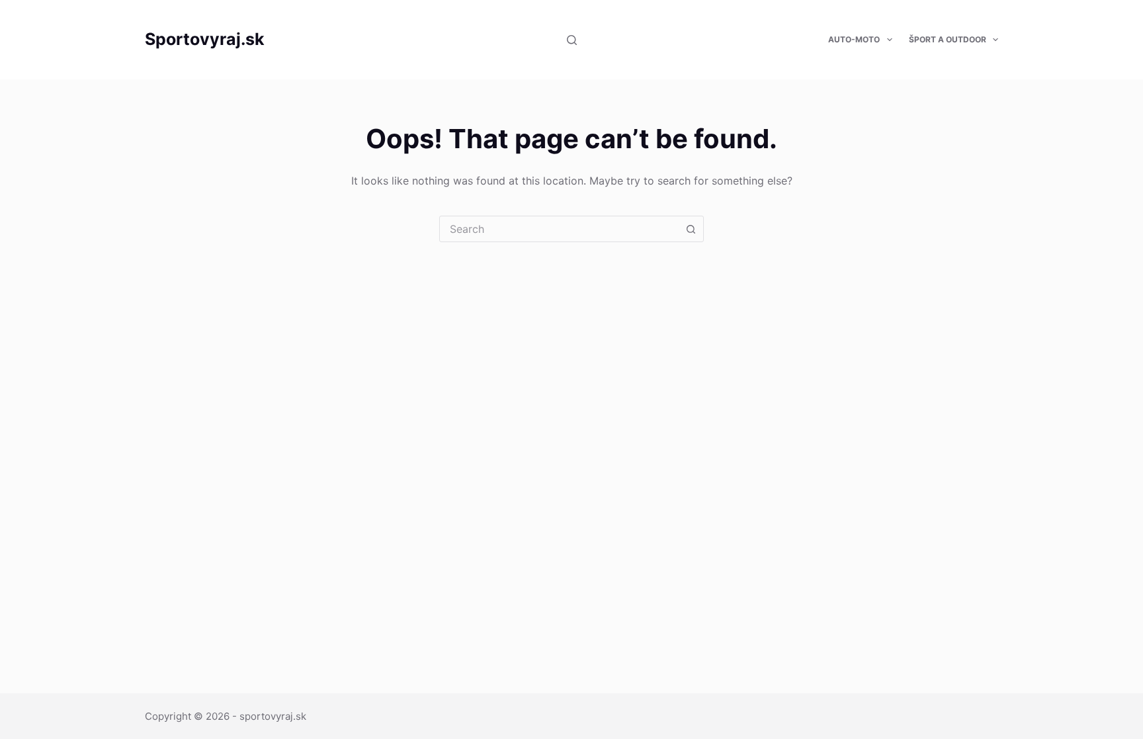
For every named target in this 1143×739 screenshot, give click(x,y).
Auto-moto (854, 39)
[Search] (572, 40)
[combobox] (559, 229)
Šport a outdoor (947, 39)
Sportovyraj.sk (205, 39)
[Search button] (690, 228)
